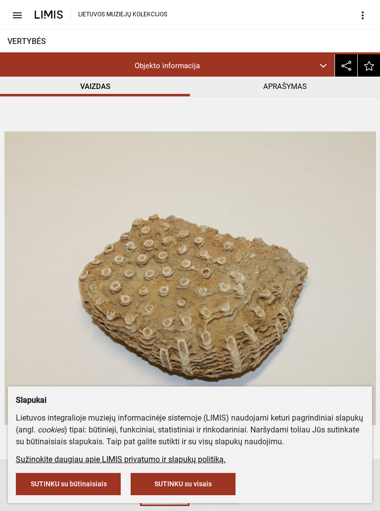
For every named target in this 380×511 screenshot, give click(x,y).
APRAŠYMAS (285, 86)
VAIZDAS (95, 86)
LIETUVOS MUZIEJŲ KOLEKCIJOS (122, 14)
